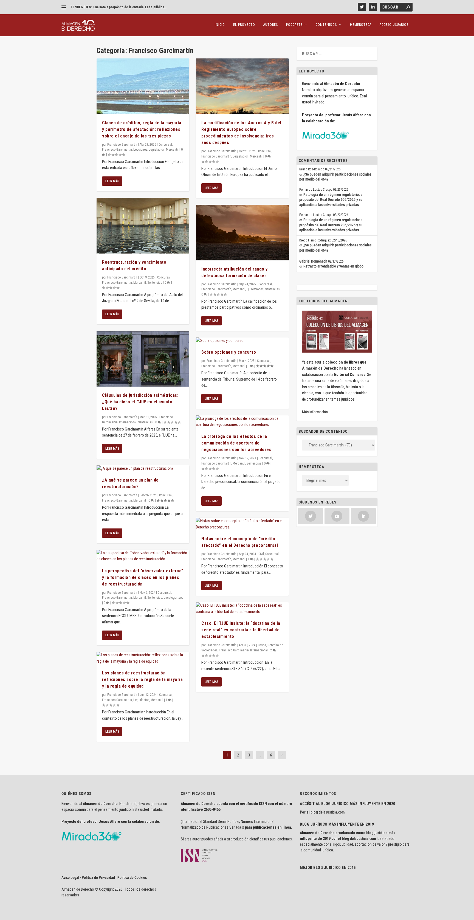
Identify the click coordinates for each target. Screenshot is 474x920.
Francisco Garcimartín (122, 145)
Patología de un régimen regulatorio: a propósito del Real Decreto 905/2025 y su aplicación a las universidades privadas (331, 199)
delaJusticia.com (332, 812)
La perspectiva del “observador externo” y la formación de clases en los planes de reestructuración (142, 577)
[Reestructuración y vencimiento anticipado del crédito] (143, 226)
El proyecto (244, 25)
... (260, 755)
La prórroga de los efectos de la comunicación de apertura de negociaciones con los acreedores (236, 443)
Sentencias (154, 283)
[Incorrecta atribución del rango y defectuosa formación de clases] (242, 232)
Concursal (165, 145)
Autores (270, 25)
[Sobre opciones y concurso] (242, 340)
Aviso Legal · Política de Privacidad (88, 877)
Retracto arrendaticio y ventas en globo (333, 266)
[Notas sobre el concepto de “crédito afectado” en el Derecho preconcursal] (242, 524)
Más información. (315, 412)
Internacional (128, 422)
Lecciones (140, 149)
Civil (261, 554)
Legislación (157, 149)
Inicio (220, 25)
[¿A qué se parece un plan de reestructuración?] (143, 468)
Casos (262, 645)
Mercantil (172, 149)
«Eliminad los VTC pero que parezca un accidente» (130, 7)
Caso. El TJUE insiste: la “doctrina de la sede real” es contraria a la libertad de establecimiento (240, 630)
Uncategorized (173, 598)
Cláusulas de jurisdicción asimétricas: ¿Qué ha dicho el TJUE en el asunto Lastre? (140, 402)
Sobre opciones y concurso (228, 352)
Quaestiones (255, 289)
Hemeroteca (360, 25)
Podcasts (294, 25)
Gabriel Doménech (313, 261)
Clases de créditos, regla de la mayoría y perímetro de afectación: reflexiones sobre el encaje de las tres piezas (141, 129)
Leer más (112, 181)
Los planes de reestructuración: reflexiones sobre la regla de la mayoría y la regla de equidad (142, 679)
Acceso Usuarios (394, 25)
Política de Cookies (132, 877)
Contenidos (326, 25)
